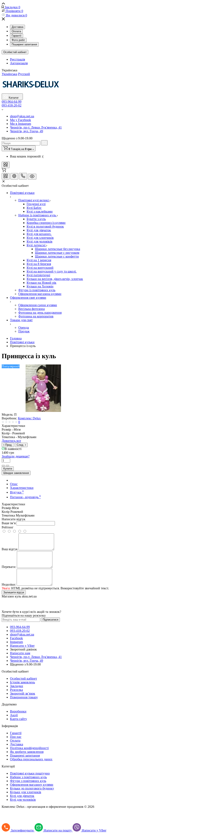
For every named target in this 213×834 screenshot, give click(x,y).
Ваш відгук (10, 549)
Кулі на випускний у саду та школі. (52, 271)
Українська (9, 74)
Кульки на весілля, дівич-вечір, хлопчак (55, 279)
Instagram (16, 642)
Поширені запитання (24, 44)
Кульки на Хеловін (40, 286)
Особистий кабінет (15, 52)
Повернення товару (24, 697)
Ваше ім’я (9, 523)
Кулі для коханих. (39, 234)
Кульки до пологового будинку (32, 788)
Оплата (16, 31)
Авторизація (19, 63)
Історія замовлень (22, 682)
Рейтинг (8, 527)
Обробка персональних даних (31, 759)
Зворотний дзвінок (23, 649)
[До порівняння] (3, 465)
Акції (14, 715)
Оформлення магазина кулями (39, 294)
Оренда (23, 327)
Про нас (15, 737)
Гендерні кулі (36, 204)
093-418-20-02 (11, 105)
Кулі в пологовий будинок (45, 226)
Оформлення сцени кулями (37, 305)
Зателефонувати (23, 830)
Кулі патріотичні (38, 275)
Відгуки (17, 492)
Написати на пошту (58, 830)
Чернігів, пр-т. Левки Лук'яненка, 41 (36, 127)
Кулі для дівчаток (39, 230)
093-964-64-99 (11, 101)
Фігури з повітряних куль (28, 781)
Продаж (24, 331)
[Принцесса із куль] (43, 411)
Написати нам (20, 653)
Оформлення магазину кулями (31, 784)
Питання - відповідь (25, 497)
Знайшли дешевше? (16, 456)
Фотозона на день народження (40, 312)
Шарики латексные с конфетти (57, 256)
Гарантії (16, 35)
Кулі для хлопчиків (40, 237)
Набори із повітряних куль (37, 215)
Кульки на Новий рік (41, 282)
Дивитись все (11, 440)
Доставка (17, 27)
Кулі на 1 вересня (39, 260)
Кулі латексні (36, 245)
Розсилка (16, 689)
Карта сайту (18, 719)
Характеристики (21, 487)
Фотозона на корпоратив (35, 316)
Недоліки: (9, 584)
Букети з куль (36, 219)
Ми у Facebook (20, 120)
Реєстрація (17, 59)
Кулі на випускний (40, 267)
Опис (14, 484)
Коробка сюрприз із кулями (46, 222)
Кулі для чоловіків (39, 241)
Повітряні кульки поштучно (30, 773)
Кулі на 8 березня (39, 264)
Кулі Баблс (34, 207)
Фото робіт (18, 40)
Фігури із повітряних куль (36, 290)
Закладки (16, 686)
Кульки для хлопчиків (25, 792)
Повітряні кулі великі (34, 200)
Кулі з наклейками (40, 211)
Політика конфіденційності (29, 748)
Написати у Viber (22, 645)
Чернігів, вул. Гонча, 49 (26, 131)
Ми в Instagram (20, 123)
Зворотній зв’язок (22, 693)
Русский (24, 74)
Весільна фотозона (31, 309)
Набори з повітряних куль (28, 777)
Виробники (18, 711)
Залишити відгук (13, 592)
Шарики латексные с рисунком (57, 252)
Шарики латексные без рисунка (57, 249)
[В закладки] (7, 465)
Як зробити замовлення (26, 751)
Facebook (16, 638)
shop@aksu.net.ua (22, 116)
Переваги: (9, 567)
